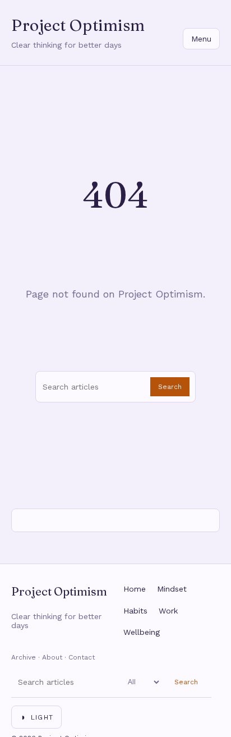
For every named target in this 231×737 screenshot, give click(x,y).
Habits (135, 610)
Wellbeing (141, 632)
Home (134, 588)
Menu (201, 38)
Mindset (172, 588)
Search (170, 387)
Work (168, 610)
